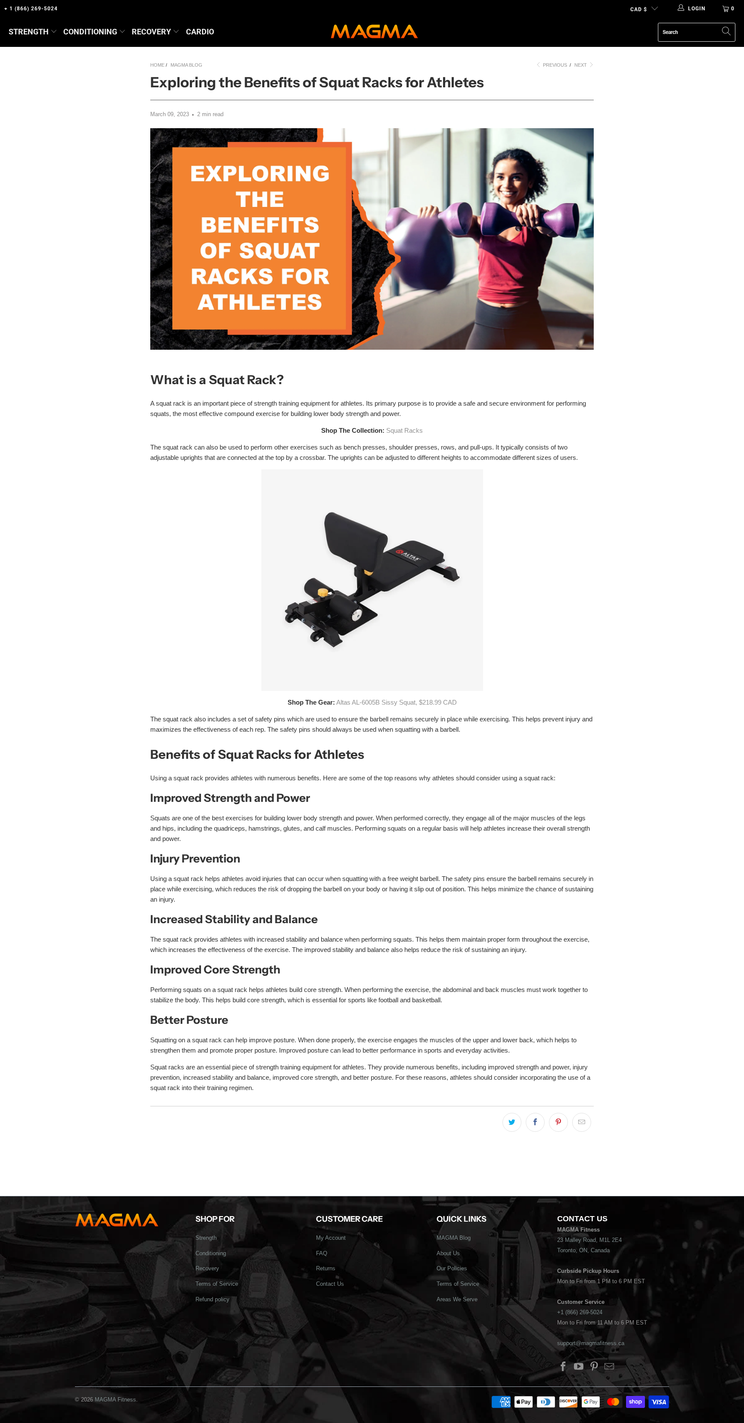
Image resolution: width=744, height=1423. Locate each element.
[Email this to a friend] (581, 1122)
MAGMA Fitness (115, 1399)
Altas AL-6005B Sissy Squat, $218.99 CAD (396, 702)
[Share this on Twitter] (511, 1122)
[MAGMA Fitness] (374, 32)
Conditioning (90, 31)
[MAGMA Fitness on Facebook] (563, 1367)
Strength (29, 31)
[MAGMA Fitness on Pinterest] (594, 1367)
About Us (448, 1253)
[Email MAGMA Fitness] (609, 1367)
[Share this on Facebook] (535, 1122)
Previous (554, 65)
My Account (331, 1238)
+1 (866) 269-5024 (579, 1312)
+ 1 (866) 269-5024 (31, 9)
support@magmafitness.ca (590, 1343)
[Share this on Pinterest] (558, 1122)
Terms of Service (216, 1284)
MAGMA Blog (454, 1238)
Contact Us (330, 1284)
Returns (325, 1268)
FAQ (321, 1253)
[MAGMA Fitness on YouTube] (579, 1367)
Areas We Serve (457, 1299)
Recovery (151, 31)
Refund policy (212, 1299)
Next (581, 65)
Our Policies (452, 1268)
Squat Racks (404, 430)
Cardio (200, 31)
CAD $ (638, 9)
